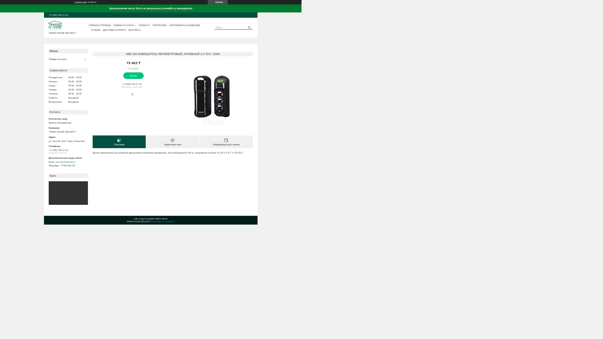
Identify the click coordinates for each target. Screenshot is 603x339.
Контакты (134, 30)
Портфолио (159, 25)
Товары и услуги (123, 25)
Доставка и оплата (114, 30)
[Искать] (249, 28)
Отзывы (95, 30)
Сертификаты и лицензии (184, 25)
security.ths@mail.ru (65, 162)
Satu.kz (164, 219)
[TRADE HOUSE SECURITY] (55, 25)
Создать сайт (81, 2)
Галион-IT (144, 25)
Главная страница (100, 25)
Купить (133, 75)
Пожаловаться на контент (163, 222)
